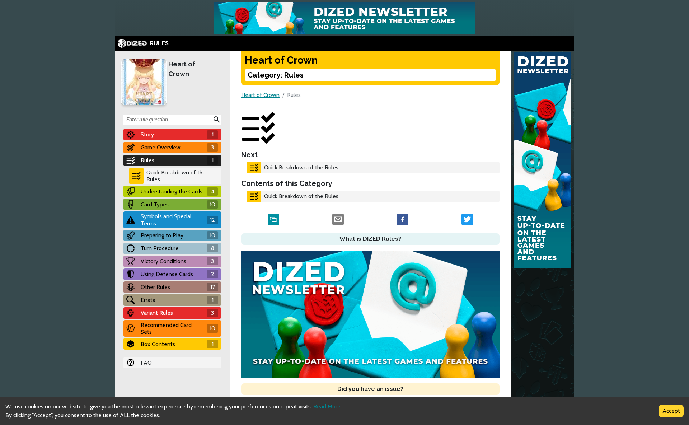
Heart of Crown (181, 69)
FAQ (146, 362)
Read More (327, 406)
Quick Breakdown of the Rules (176, 176)
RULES (159, 43)
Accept (671, 410)
